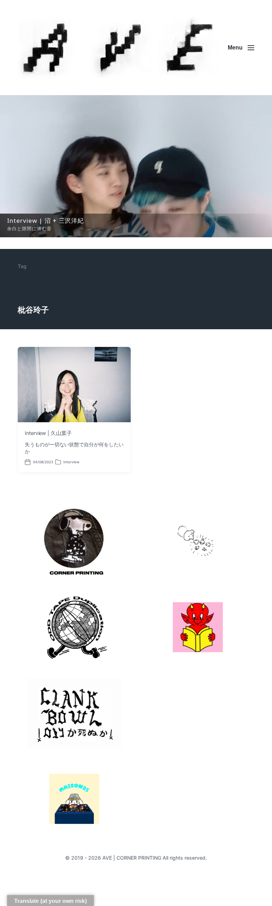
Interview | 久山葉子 (48, 433)
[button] (136, 166)
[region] (136, 166)
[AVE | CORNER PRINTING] (118, 47)
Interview (71, 462)
